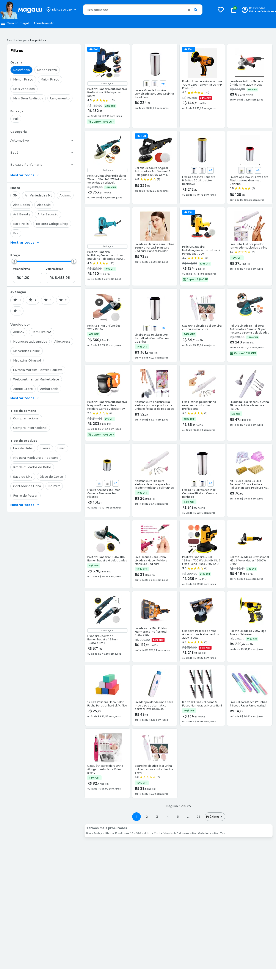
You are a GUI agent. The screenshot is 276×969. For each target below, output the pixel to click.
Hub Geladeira (201, 833)
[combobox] (142, 9)
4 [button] (167, 816)
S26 (138, 833)
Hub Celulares (180, 833)
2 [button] (147, 816)
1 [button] (136, 816)
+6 (163, 83)
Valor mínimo (21, 268)
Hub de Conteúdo (156, 833)
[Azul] (155, 83)
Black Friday (94, 833)
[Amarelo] (146, 83)
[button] (189, 10)
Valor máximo (54, 268)
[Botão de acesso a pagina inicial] (21, 9)
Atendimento (43, 23)
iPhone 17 (111, 833)
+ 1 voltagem (107, 83)
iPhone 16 (126, 833)
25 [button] (198, 816)
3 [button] (157, 816)
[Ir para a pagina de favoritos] (220, 9)
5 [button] (178, 816)
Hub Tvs (219, 833)
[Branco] (202, 170)
